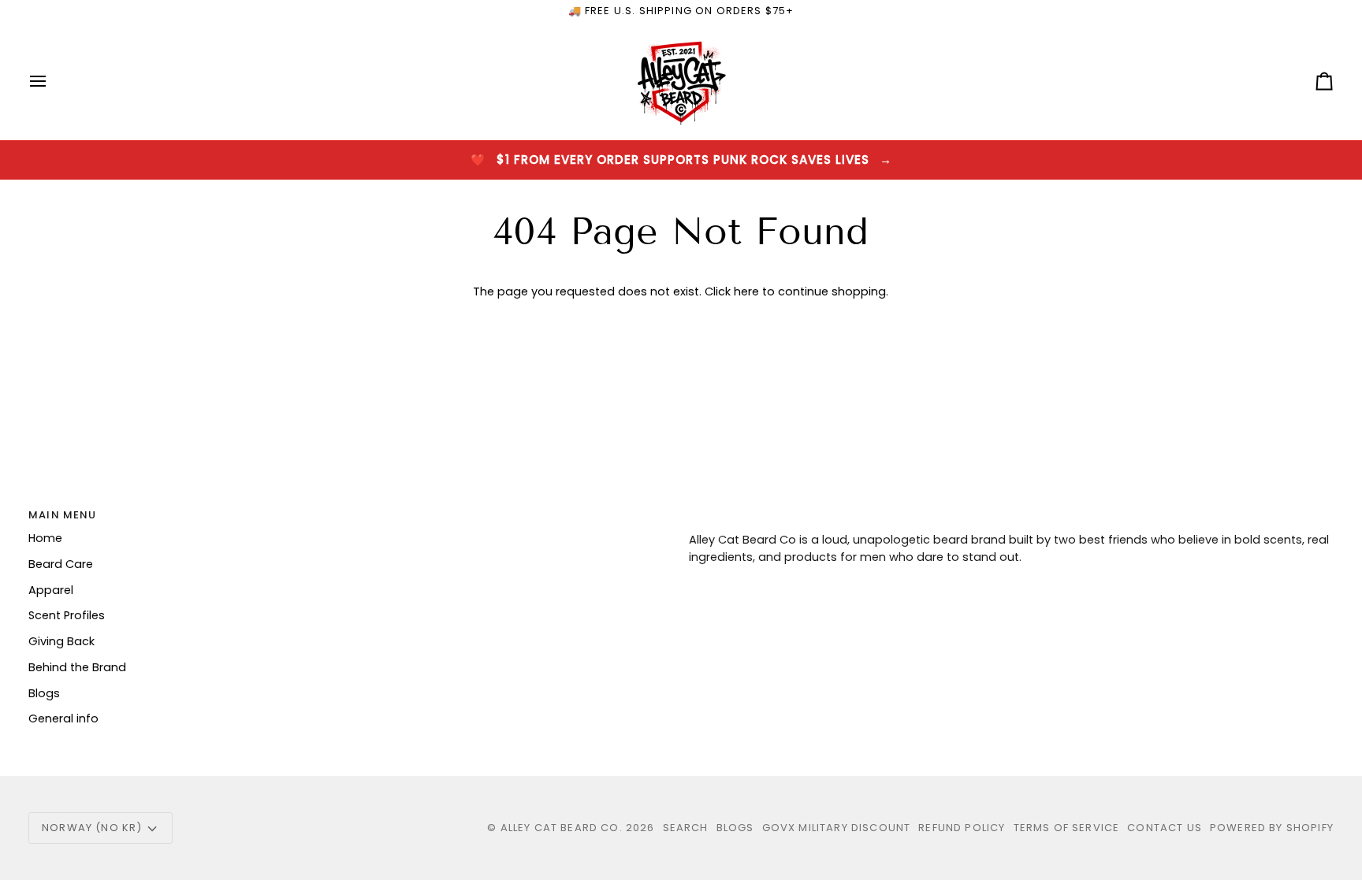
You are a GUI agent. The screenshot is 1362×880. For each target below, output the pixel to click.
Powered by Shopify (1272, 827)
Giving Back (61, 641)
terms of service (1067, 827)
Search (686, 827)
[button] (1011, 511)
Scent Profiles (66, 615)
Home (45, 538)
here (746, 291)
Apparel (50, 590)
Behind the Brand (77, 667)
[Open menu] (52, 81)
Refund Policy (961, 827)
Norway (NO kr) (92, 827)
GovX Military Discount (836, 827)
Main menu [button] (62, 514)
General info (63, 718)
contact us (1164, 827)
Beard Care (60, 564)
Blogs (44, 693)
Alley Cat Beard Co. (563, 827)
